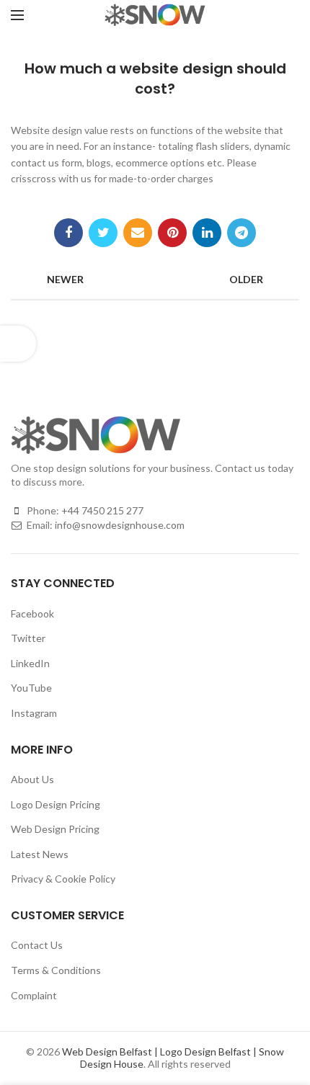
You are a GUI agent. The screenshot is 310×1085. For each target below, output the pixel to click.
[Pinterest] (172, 232)
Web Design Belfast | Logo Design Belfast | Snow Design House (173, 1057)
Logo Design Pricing (55, 804)
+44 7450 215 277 (102, 510)
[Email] (137, 232)
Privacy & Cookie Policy (63, 878)
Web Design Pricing (55, 829)
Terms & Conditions (56, 970)
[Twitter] (103, 232)
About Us (32, 779)
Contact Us (37, 945)
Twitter (28, 638)
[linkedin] (206, 232)
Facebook (32, 613)
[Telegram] (241, 232)
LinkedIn (30, 663)
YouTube (31, 688)
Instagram (34, 713)
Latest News (39, 854)
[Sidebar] (18, 344)
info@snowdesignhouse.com (120, 525)
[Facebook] (68, 232)
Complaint (34, 995)
